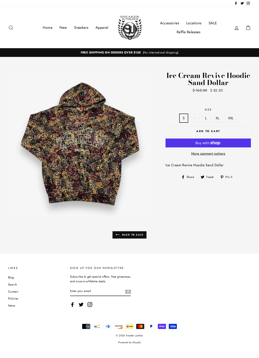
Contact (13, 292)
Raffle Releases (188, 32)
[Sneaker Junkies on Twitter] (81, 304)
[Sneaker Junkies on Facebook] (72, 304)
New (63, 27)
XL (217, 118)
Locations (194, 23)
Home (47, 27)
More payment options (208, 153)
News (11, 306)
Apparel (102, 27)
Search (12, 284)
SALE (213, 23)
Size (208, 110)
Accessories (169, 23)
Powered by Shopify (129, 342)
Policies (13, 298)
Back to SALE (132, 234)
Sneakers (81, 27)
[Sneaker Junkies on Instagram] (89, 304)
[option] (129, 52)
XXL (231, 118)
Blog (11, 277)
